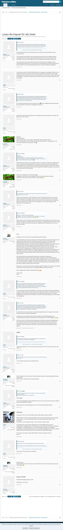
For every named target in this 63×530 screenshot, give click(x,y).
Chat (9, 5)
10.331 (14, 58)
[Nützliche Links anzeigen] (60, 12)
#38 (59, 453)
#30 (59, 276)
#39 (59, 467)
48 (14, 89)
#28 (59, 205)
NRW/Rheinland (12, 186)
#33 (59, 350)
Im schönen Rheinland (11, 429)
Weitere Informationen (34, 528)
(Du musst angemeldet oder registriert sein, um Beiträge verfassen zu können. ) (45, 496)
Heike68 (5, 144)
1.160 (14, 242)
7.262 (14, 147)
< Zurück (9, 38)
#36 (59, 407)
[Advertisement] (31, 23)
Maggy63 (5, 379)
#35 (59, 381)
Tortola (5, 489)
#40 (59, 484)
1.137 (14, 493)
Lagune (5, 54)
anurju (4, 424)
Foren (5, 5)
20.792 (14, 383)
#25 (59, 144)
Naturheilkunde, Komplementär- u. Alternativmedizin (21, 36)
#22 (59, 80)
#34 (59, 363)
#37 (59, 436)
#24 (59, 119)
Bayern (13, 59)
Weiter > (19, 38)
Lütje (39, 36)
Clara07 (5, 238)
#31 (59, 298)
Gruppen (13, 5)
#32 (59, 328)
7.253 (14, 428)
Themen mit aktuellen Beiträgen (18, 7)
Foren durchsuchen (6, 7)
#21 (59, 67)
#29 (59, 226)
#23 (59, 106)
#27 (59, 179)
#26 (59, 170)
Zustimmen (25, 528)
